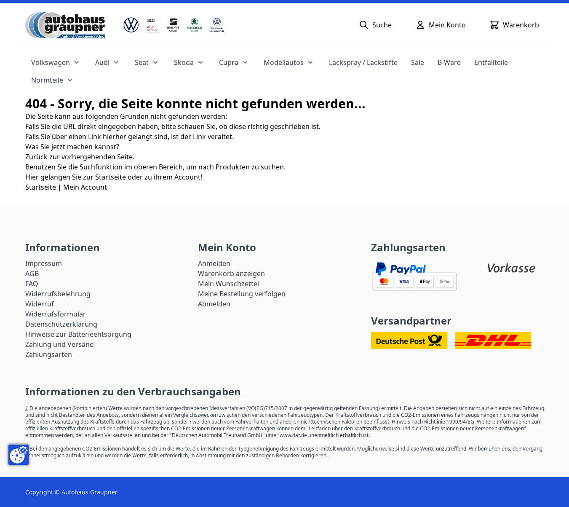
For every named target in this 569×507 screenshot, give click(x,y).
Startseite (40, 187)
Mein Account (85, 187)
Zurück (36, 156)
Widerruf (39, 303)
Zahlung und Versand (59, 344)
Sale (417, 62)
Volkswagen (50, 62)
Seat (142, 62)
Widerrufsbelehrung (58, 293)
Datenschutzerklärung (61, 324)
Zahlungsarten (48, 354)
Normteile (47, 80)
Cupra (228, 62)
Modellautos (284, 62)
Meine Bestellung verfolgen (242, 293)
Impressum (43, 263)
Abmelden (214, 303)
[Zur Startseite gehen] (65, 25)
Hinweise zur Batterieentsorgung (78, 334)
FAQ (31, 283)
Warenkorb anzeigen (231, 273)
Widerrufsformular (55, 314)
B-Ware (449, 62)
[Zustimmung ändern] (18, 455)
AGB (32, 273)
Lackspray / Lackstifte (363, 62)
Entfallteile (491, 62)
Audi (102, 62)
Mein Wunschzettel (228, 283)
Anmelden (214, 263)
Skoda (184, 62)
